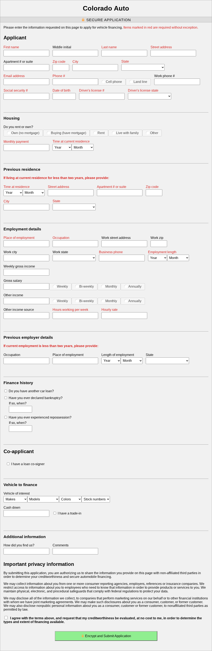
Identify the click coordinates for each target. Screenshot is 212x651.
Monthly (111, 286)
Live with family (127, 133)
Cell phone (114, 81)
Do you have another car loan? (31, 391)
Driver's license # (91, 90)
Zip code (59, 61)
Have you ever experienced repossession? (40, 417)
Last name (109, 47)
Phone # (59, 76)
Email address (14, 76)
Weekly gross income (19, 266)
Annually (134, 286)
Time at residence (17, 187)
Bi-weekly (86, 286)
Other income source (19, 309)
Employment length (162, 252)
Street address (161, 47)
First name (11, 47)
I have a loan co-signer (28, 464)
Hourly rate (109, 309)
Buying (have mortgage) (68, 133)
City (75, 61)
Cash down (12, 507)
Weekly (62, 286)
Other (154, 133)
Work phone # (164, 76)
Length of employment (117, 355)
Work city (10, 252)
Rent (101, 133)
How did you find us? (19, 545)
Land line (140, 81)
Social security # (16, 90)
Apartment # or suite (18, 61)
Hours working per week (70, 309)
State (125, 61)
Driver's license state (143, 90)
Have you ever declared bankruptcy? (36, 398)
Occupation (61, 238)
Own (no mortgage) (25, 133)
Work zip (157, 238)
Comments (61, 545)
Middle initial (62, 47)
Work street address (116, 238)
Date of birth (61, 90)
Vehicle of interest (17, 493)
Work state (60, 252)
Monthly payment (16, 141)
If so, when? (17, 403)
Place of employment (19, 238)
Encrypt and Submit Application (108, 636)
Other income (13, 295)
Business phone (111, 252)
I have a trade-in (69, 513)
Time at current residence (71, 141)
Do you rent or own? (18, 127)
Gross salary (13, 280)
